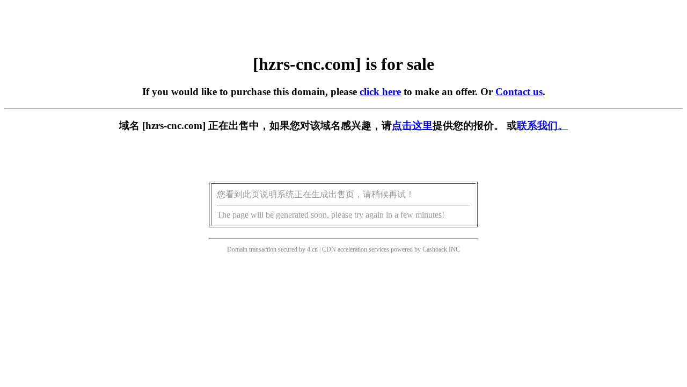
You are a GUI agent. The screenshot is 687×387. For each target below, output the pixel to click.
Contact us (519, 91)
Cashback (434, 249)
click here (380, 91)
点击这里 (412, 125)
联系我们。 (542, 125)
